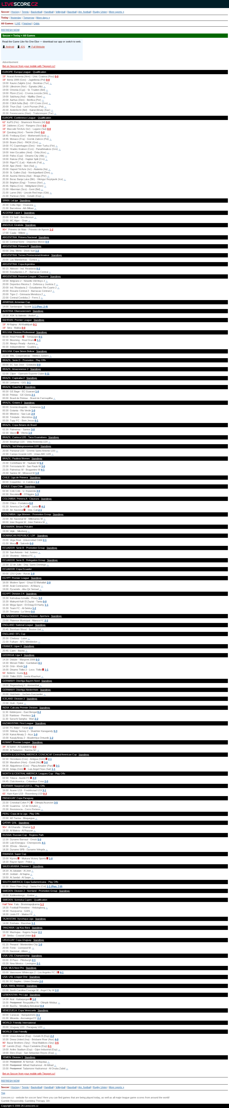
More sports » (116, 12)
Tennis (25, 12)
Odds (37, 23)
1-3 (37, 494)
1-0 (37, 391)
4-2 (43, 506)
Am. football (84, 12)
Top (3, 1093)
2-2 (35, 417)
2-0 (33, 413)
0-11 (47, 373)
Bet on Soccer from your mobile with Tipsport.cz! (28, 66)
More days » (43, 17)
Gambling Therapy (35, 1101)
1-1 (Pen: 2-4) (40, 306)
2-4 (31, 727)
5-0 (39, 839)
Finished (27, 23)
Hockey (15, 12)
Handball (48, 12)
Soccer (5, 12)
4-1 (43, 469)
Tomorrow (28, 17)
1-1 (38, 340)
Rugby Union (100, 12)
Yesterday (15, 17)
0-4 (42, 1006)
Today (4, 17)
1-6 (33, 715)
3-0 (33, 429)
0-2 (38, 268)
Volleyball (60, 12)
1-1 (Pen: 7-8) (54, 886)
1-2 (51, 229)
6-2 (41, 463)
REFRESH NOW (10, 30)
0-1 (35, 324)
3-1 (57, 765)
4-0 (56, 1039)
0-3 (37, 659)
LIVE (17, 23)
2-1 (33, 394)
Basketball (36, 12)
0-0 (56, 76)
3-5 (56, 802)
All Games (7, 23)
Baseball (71, 12)
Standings (25, 200)
